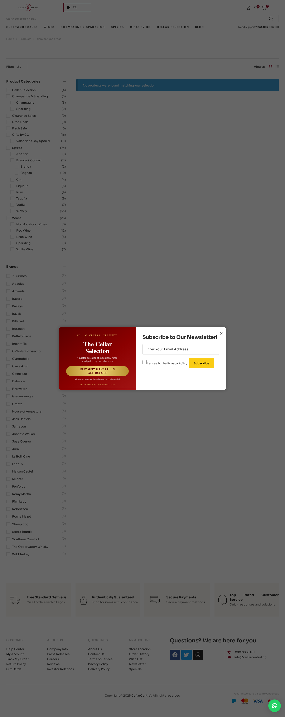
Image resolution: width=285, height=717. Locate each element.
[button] (274, 705)
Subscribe (201, 363)
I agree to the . (168, 363)
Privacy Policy (177, 363)
